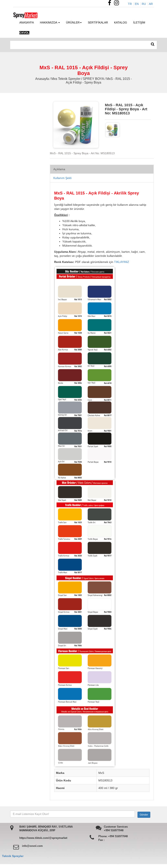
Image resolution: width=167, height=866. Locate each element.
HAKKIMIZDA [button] (49, 22)
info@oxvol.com (32, 845)
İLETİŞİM (139, 22)
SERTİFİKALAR (98, 22)
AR (151, 4)
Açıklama (59, 169)
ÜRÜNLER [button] (73, 22)
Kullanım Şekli (62, 178)
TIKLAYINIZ (121, 262)
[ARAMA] (152, 44)
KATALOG (120, 22)
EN (137, 4)
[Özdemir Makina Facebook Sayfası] (110, 4)
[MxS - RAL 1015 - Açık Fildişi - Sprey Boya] (112, 129)
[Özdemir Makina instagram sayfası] (117, 4)
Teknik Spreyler (12, 856)
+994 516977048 (113, 830)
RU (144, 4)
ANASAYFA (26, 22)
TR (130, 4)
